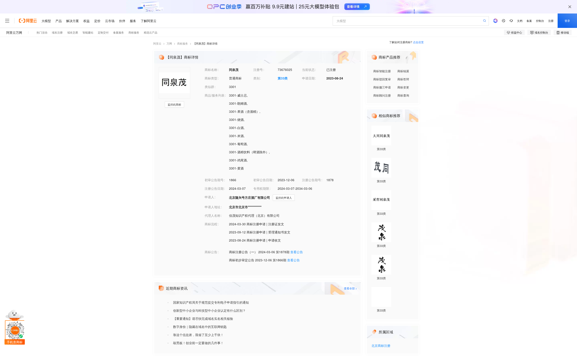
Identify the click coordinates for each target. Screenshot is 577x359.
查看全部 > (350, 288)
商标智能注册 (382, 71)
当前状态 (308, 69)
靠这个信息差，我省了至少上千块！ (198, 334)
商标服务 (182, 43)
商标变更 (403, 87)
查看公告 (296, 252)
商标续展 (403, 71)
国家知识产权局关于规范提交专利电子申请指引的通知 (211, 302)
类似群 (209, 86)
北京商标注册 (380, 346)
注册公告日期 (214, 188)
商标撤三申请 (382, 87)
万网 (169, 43)
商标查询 (403, 95)
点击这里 (418, 42)
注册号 (258, 69)
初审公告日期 (262, 180)
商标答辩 (403, 79)
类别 (256, 78)
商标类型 (211, 78)
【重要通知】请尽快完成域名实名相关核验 (203, 318)
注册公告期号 (311, 180)
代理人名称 (212, 215)
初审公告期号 (214, 180)
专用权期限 (261, 188)
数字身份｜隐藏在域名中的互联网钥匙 (200, 326)
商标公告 (211, 252)
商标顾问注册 (382, 95)
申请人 (209, 197)
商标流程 (211, 224)
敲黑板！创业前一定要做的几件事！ (198, 343)
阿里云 (157, 43)
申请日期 (308, 78)
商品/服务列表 (214, 95)
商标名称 (211, 69)
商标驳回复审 (382, 79)
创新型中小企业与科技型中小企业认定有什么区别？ (209, 310)
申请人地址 (212, 207)
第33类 (283, 78)
